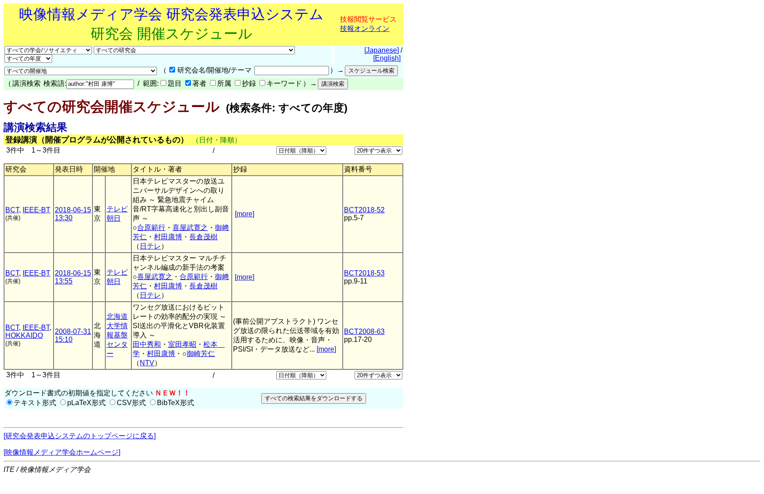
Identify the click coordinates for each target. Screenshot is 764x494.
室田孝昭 (182, 344)
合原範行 (151, 227)
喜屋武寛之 (190, 227)
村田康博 (168, 237)
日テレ (150, 246)
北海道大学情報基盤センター (117, 335)
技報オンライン (365, 28)
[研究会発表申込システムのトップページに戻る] (80, 436)
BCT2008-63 (364, 331)
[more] (244, 214)
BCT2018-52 (364, 210)
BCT (12, 210)
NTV (147, 363)
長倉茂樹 (203, 237)
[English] (387, 58)
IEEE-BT (36, 210)
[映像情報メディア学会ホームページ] (62, 452)
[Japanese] (381, 50)
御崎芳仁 (201, 353)
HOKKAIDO (24, 335)
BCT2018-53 (364, 273)
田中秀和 (147, 344)
